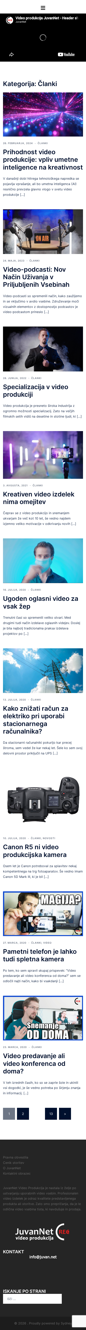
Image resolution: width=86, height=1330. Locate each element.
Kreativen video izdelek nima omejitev (38, 498)
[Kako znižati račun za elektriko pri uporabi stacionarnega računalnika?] (43, 670)
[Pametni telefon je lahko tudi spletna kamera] (43, 913)
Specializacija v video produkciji (35, 390)
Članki (43, 143)
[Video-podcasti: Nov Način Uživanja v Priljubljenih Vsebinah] (43, 231)
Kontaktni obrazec (17, 1173)
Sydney (66, 1323)
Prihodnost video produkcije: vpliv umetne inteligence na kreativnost (43, 159)
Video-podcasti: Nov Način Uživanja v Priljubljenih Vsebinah (36, 277)
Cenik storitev (13, 1163)
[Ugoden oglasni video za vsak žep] (43, 560)
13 (51, 1114)
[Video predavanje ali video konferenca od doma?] (43, 1018)
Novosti (49, 838)
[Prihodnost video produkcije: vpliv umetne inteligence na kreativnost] (43, 114)
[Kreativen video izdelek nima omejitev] (43, 455)
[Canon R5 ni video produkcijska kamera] (43, 799)
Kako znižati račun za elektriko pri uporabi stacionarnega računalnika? (35, 720)
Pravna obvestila (15, 1157)
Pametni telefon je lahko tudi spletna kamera (40, 955)
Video (47, 942)
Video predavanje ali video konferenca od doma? (34, 1063)
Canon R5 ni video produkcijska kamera (35, 850)
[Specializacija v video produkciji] (43, 349)
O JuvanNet (12, 1168)
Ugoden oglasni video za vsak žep (40, 602)
